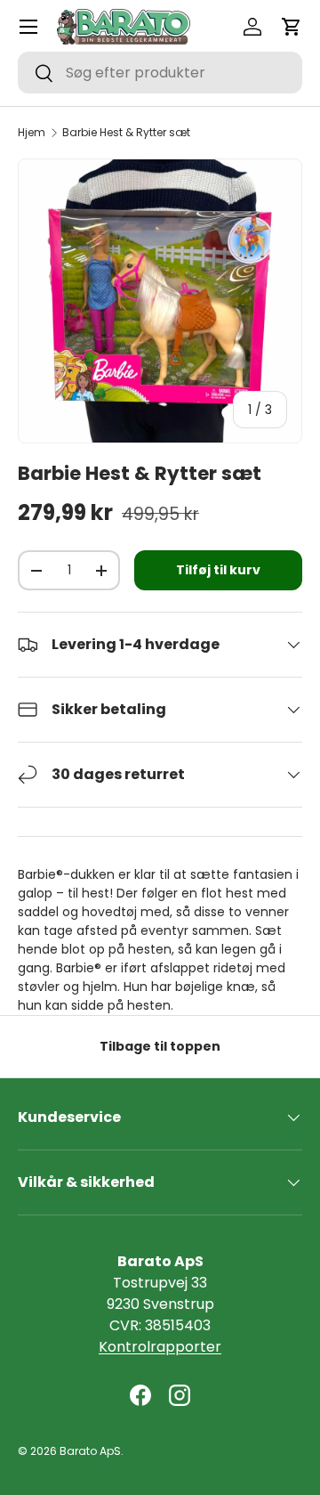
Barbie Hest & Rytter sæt (126, 132)
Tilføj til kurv (218, 570)
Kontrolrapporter (160, 1347)
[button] (291, 26)
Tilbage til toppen (160, 1046)
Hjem (31, 132)
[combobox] (160, 72)
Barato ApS (90, 1450)
